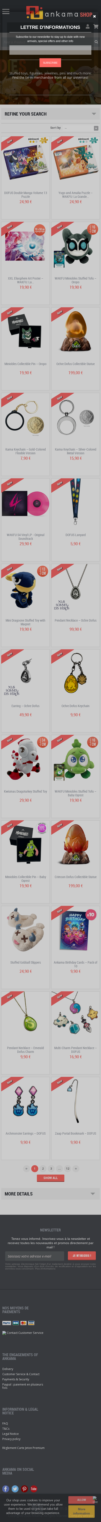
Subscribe (50, 62)
